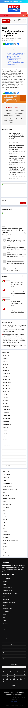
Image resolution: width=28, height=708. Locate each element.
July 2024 (5, 430)
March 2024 (6, 442)
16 (24, 674)
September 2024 (7, 424)
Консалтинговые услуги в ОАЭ (10, 540)
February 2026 (6, 373)
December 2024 (6, 415)
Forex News (6, 507)
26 (10, 679)
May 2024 (5, 436)
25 (7, 679)
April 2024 (5, 439)
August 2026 (6, 355)
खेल (4, 549)
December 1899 (6, 466)
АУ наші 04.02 (6, 537)
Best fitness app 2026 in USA (10, 489)
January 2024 (6, 448)
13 (14, 674)
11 (7, 674)
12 (10, 674)
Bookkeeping (6, 495)
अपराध (4, 543)
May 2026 (5, 364)
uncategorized (6, 534)
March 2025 (6, 406)
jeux (4, 513)
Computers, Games (7, 504)
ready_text (5, 519)
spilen (4, 525)
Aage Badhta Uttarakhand (9, 38)
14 (17, 674)
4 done (4, 480)
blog (4, 492)
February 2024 (6, 445)
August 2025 (6, 391)
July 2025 (5, 394)
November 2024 (6, 418)
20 (14, 676)
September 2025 (7, 388)
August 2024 (6, 427)
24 (3, 679)
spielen (4, 522)
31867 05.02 (6, 477)
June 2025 (5, 397)
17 (3, 676)
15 (21, 674)
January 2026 (6, 376)
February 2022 (6, 460)
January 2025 (6, 412)
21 (17, 676)
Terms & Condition (14, 705)
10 (3, 674)
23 (24, 676)
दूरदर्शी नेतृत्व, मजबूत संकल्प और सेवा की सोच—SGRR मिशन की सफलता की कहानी (16, 147)
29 (21, 679)
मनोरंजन (4, 552)
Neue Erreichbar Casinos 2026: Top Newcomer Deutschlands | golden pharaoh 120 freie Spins (16, 55)
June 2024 (5, 433)
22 (21, 676)
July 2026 (5, 358)
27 (14, 679)
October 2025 (6, 385)
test (4, 528)
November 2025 (6, 382)
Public (4, 516)
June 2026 (5, 361)
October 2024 (6, 421)
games (4, 510)
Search (4, 200)
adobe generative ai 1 (8, 486)
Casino (4, 501)
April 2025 (5, 403)
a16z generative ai (7, 483)
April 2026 (5, 367)
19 (10, 676)
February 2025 (6, 409)
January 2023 (6, 457)
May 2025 (5, 400)
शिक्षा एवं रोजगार (6, 555)
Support (7, 705)
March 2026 (6, 370)
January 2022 (6, 463)
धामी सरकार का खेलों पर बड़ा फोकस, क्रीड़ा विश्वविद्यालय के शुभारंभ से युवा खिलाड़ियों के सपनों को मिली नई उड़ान (14, 230)
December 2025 (6, 379)
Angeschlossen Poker (12, 61)
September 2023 (7, 454)
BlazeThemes (14, 701)
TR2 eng (5, 531)
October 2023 (6, 451)
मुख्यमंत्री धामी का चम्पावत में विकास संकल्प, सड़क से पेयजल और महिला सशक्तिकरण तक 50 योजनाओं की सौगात (16, 263)
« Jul (13, 685)
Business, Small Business (9, 498)
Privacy (21, 705)
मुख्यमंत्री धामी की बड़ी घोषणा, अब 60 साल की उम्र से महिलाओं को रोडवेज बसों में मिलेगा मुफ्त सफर (12, 1)
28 (17, 679)
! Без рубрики (6, 474)
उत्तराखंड (4, 27)
